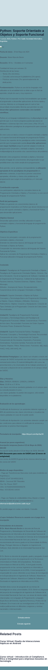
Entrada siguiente (24, 624)
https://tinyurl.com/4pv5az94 (32, 434)
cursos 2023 (5, 39)
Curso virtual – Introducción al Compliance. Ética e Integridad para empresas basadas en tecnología (23, 658)
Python (14, 39)
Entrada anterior (24, 618)
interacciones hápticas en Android (35, 646)
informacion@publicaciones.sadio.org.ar (15, 504)
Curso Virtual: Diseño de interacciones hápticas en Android (20, 642)
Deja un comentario (6, 646)
